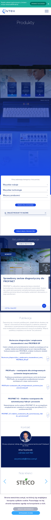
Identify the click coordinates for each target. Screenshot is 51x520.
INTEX (8, 11)
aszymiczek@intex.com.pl (25, 459)
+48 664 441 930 (25, 453)
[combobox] (25, 185)
